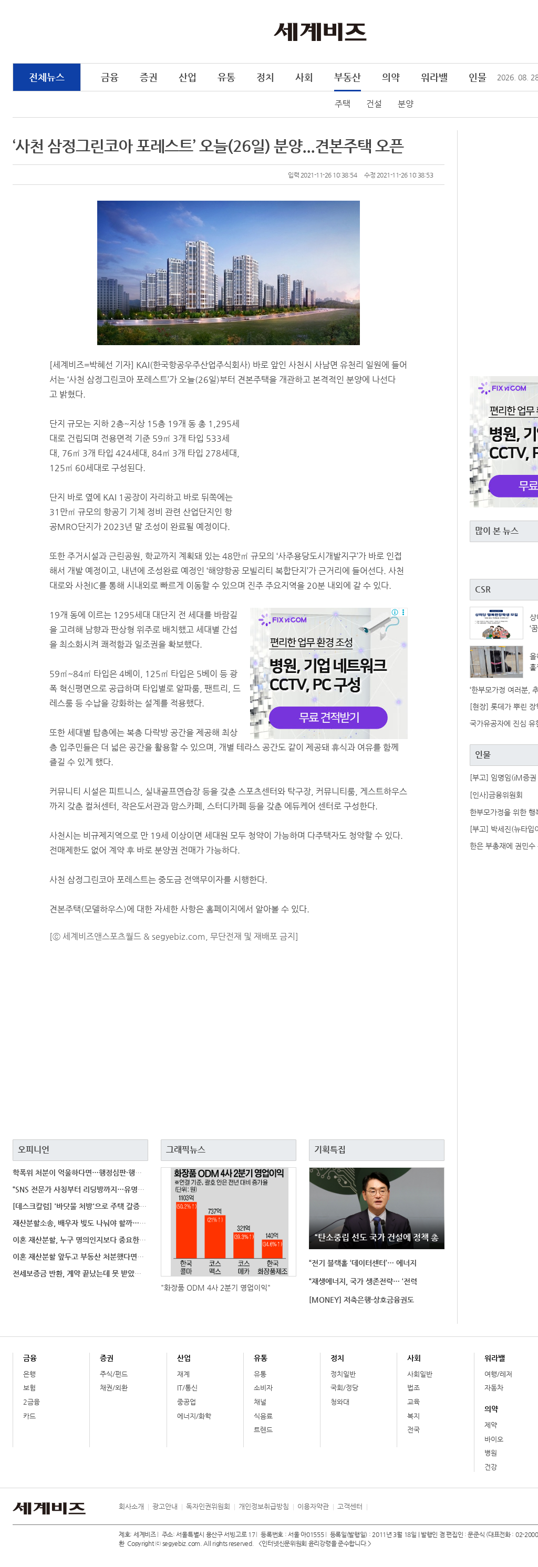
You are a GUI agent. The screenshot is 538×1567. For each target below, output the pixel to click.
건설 (374, 104)
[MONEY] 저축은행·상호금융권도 (361, 1299)
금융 (110, 76)
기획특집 (330, 1150)
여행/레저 (498, 1374)
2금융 (31, 1402)
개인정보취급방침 (264, 1506)
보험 (29, 1388)
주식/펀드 (114, 1374)
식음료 (263, 1416)
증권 (149, 76)
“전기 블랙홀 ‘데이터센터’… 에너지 (363, 1263)
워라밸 (434, 76)
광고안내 (165, 1506)
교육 (413, 1402)
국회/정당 (344, 1388)
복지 (413, 1416)
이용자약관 (313, 1506)
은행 (29, 1374)
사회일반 (419, 1374)
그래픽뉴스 (185, 1150)
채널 (260, 1402)
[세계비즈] (320, 31)
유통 (226, 76)
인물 (478, 76)
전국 (413, 1430)
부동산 (347, 76)
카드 (29, 1416)
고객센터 (350, 1506)
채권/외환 (114, 1388)
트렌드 (263, 1430)
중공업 (186, 1402)
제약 (490, 1425)
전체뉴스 (47, 76)
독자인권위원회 (208, 1506)
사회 (304, 76)
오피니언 (33, 1150)
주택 (342, 104)
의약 (391, 76)
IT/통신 (187, 1388)
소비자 (263, 1388)
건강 (490, 1467)
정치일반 (343, 1374)
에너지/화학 (194, 1416)
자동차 (493, 1388)
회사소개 (131, 1506)
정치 (265, 76)
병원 (490, 1453)
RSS (374, 1506)
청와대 (339, 1402)
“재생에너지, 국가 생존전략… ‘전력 (363, 1281)
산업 (187, 76)
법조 (413, 1388)
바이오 (493, 1439)
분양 (405, 104)
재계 (183, 1374)
